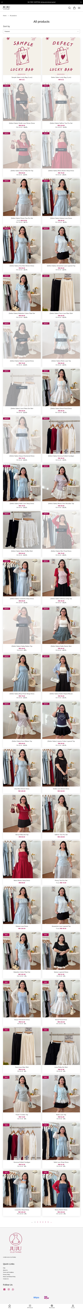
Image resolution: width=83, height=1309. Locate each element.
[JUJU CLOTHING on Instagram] (8, 1290)
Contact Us (6, 1278)
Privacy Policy (6, 1274)
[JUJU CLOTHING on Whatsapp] (13, 1290)
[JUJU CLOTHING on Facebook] (4, 1290)
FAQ (4, 1268)
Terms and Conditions (8, 1272)
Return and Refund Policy (9, 1276)
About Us (5, 1270)
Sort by (6, 26)
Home (4, 15)
